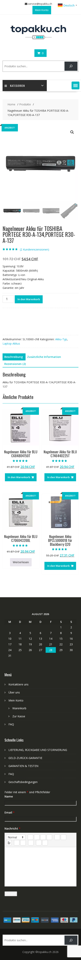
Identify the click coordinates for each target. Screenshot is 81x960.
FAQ (11, 724)
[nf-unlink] (23, 842)
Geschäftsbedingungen (23, 782)
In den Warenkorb (28, 299)
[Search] (70, 66)
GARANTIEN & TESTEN (23, 766)
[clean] (49, 837)
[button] (75, 85)
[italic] (37, 837)
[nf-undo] (38, 842)
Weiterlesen (21, 562)
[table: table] (31, 842)
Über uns (14, 692)
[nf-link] (16, 842)
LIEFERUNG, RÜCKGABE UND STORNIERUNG (37, 750)
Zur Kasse (18, 716)
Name (9, 796)
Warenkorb (19, 708)
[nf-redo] (45, 842)
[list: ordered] (57, 837)
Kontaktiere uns (18, 684)
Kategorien (17, 86)
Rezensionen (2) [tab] (15, 364)
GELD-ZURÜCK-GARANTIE (25, 758)
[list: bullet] (63, 837)
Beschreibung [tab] (13, 357)
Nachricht (12, 828)
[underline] (43, 837)
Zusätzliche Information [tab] (44, 357)
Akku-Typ (61, 339)
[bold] (30, 837)
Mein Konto (42, 10)
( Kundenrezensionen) (34, 249)
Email (10, 812)
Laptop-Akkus (11, 343)
